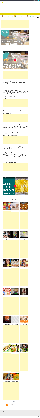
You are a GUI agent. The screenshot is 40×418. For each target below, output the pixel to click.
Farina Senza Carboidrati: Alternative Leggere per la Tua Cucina (8, 16)
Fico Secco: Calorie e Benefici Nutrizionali (19, 16)
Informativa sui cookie (4, 413)
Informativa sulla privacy (5, 412)
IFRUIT (3, 3)
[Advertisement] (20, 9)
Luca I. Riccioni (11, 404)
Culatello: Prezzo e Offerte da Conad (32, 16)
